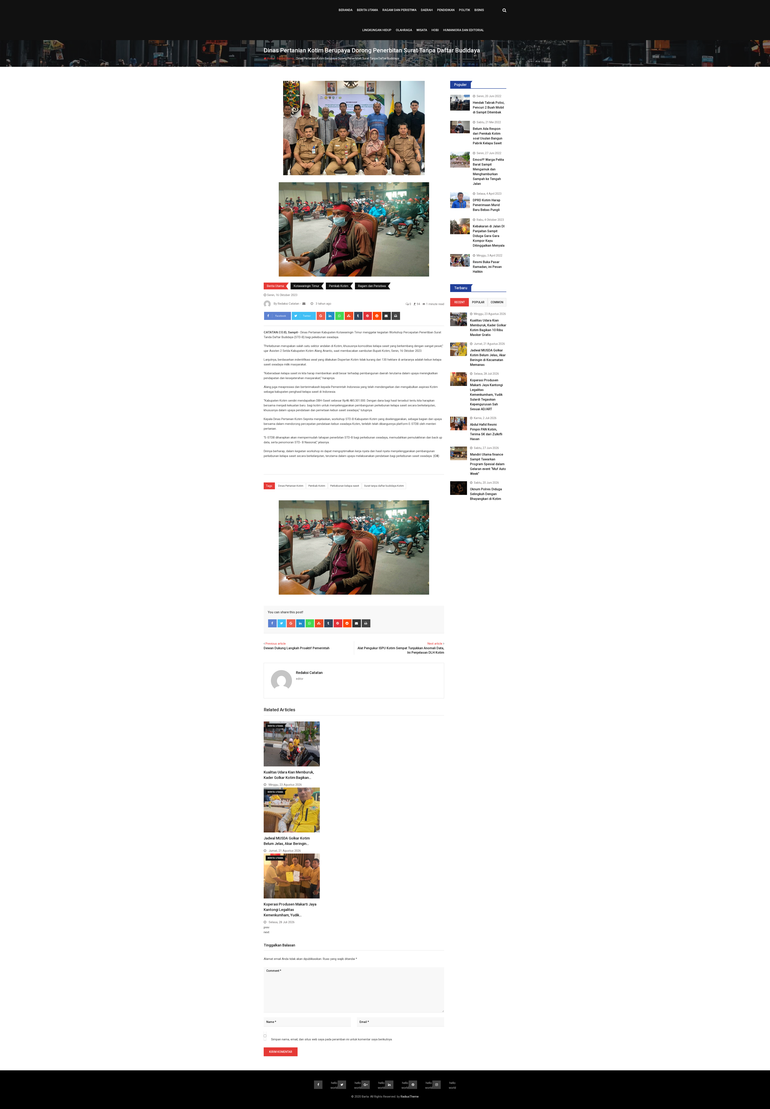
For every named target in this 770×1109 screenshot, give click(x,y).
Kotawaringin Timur (306, 286)
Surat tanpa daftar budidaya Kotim (384, 485)
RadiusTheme (410, 1096)
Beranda (346, 10)
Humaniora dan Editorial (463, 30)
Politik (464, 10)
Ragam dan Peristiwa (399, 10)
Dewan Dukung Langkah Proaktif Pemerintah (296, 648)
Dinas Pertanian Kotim (290, 485)
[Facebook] (272, 623)
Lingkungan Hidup (376, 30)
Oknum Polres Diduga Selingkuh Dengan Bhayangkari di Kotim (486, 494)
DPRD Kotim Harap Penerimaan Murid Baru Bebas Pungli (486, 205)
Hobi (435, 30)
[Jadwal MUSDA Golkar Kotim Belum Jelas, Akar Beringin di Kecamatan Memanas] (458, 349)
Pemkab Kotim (338, 286)
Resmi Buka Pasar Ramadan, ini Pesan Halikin (487, 267)
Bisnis (479, 10)
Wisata (421, 30)
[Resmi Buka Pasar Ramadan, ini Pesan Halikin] (460, 260)
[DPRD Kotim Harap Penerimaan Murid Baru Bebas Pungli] (460, 200)
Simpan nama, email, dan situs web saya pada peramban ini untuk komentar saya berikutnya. (331, 1039)
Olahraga (404, 30)
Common (497, 302)
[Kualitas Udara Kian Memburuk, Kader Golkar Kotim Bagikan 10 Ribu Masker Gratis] (458, 319)
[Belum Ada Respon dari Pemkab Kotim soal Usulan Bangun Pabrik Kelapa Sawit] (460, 127)
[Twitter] (282, 623)
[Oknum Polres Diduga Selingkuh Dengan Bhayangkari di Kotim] (458, 488)
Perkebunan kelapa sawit (344, 485)
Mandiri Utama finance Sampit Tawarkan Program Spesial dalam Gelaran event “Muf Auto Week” (488, 464)
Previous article (275, 643)
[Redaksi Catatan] (304, 303)
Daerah (427, 10)
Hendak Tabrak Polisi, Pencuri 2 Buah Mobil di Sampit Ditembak (489, 107)
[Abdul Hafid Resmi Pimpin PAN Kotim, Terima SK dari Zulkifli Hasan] (458, 423)
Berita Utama (367, 10)
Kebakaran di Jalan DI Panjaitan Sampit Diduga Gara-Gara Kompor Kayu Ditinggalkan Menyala (489, 235)
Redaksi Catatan (309, 672)
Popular (478, 302)
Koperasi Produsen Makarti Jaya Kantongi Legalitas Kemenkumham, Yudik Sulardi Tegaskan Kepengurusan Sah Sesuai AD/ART (486, 394)
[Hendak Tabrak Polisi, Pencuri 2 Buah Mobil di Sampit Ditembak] (460, 102)
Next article (435, 643)
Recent (459, 302)
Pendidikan (446, 10)
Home (270, 58)
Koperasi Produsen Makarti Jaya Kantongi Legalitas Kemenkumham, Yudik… (290, 909)
